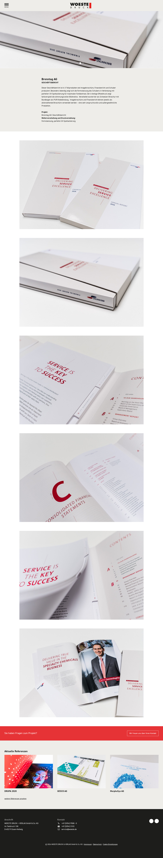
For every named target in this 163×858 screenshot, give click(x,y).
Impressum (88, 844)
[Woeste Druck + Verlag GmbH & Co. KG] (81, 5)
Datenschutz (97, 844)
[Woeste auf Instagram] (157, 821)
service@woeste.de (69, 829)
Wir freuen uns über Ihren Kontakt (142, 733)
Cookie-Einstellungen (110, 844)
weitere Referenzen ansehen (15, 798)
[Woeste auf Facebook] (151, 821)
